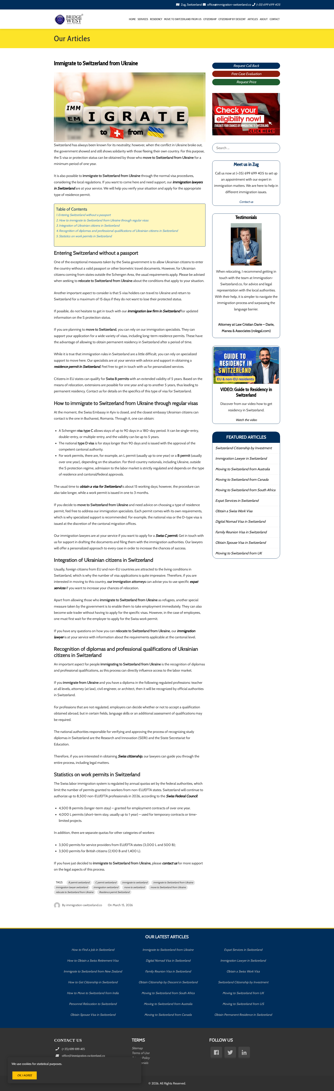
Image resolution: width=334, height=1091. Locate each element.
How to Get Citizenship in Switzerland (93, 982)
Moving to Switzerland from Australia (242, 469)
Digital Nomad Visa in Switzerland (240, 521)
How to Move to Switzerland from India (93, 993)
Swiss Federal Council (181, 796)
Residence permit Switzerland (114, 892)
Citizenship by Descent (232, 19)
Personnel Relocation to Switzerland (93, 1004)
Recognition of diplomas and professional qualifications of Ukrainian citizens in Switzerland (118, 231)
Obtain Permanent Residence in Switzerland (243, 1015)
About (264, 19)
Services (143, 19)
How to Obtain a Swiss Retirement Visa (92, 960)
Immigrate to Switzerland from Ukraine (167, 950)
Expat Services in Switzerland (236, 501)
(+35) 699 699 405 (268, 4)
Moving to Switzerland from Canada (241, 479)
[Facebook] (216, 1052)
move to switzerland (134, 887)
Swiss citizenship (130, 756)
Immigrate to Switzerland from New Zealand (93, 971)
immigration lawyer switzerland (72, 887)
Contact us (246, 202)
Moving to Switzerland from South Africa (245, 490)
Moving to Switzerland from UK (238, 553)
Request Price (246, 82)
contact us (169, 863)
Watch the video (246, 420)
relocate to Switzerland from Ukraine (74, 892)
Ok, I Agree (24, 1075)
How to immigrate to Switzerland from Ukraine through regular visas (103, 220)
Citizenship (209, 19)
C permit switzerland (105, 882)
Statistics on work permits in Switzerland (85, 236)
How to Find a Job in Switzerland (93, 950)
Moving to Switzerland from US (243, 1004)
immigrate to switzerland (134, 882)
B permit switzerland (78, 882)
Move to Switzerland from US (182, 19)
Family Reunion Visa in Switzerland (241, 532)
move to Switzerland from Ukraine (168, 887)
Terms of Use (140, 1053)
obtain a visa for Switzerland (100, 486)
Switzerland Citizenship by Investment (243, 448)
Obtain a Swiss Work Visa (233, 511)
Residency (156, 19)
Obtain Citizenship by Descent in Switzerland (168, 982)
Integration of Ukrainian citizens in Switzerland (89, 225)
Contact (275, 19)
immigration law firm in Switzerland (154, 311)
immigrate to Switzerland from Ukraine (173, 882)
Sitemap (137, 1048)
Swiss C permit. (167, 536)
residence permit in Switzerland (77, 367)
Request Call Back (246, 66)
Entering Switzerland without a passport (84, 215)
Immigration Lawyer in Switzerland (241, 458)
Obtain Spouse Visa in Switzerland (240, 542)
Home (132, 19)
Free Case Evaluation (246, 74)
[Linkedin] (244, 1052)
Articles (253, 19)
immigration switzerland (106, 887)
